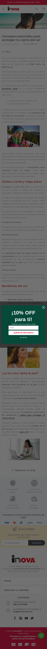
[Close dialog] (43, 307)
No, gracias (23, 337)
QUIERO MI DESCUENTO (23, 333)
